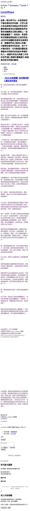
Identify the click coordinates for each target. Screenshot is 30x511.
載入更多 (3, 439)
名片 (5, 71)
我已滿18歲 (4, 507)
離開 (9, 507)
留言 (17, 427)
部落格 (6, 69)
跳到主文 (3, 16)
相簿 (5, 67)
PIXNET (7, 486)
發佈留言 (3, 449)
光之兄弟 (13, 433)
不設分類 (13, 64)
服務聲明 (17, 488)
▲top (2, 436)
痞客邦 (14, 427)
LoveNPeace (7, 11)
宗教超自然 (14, 431)
